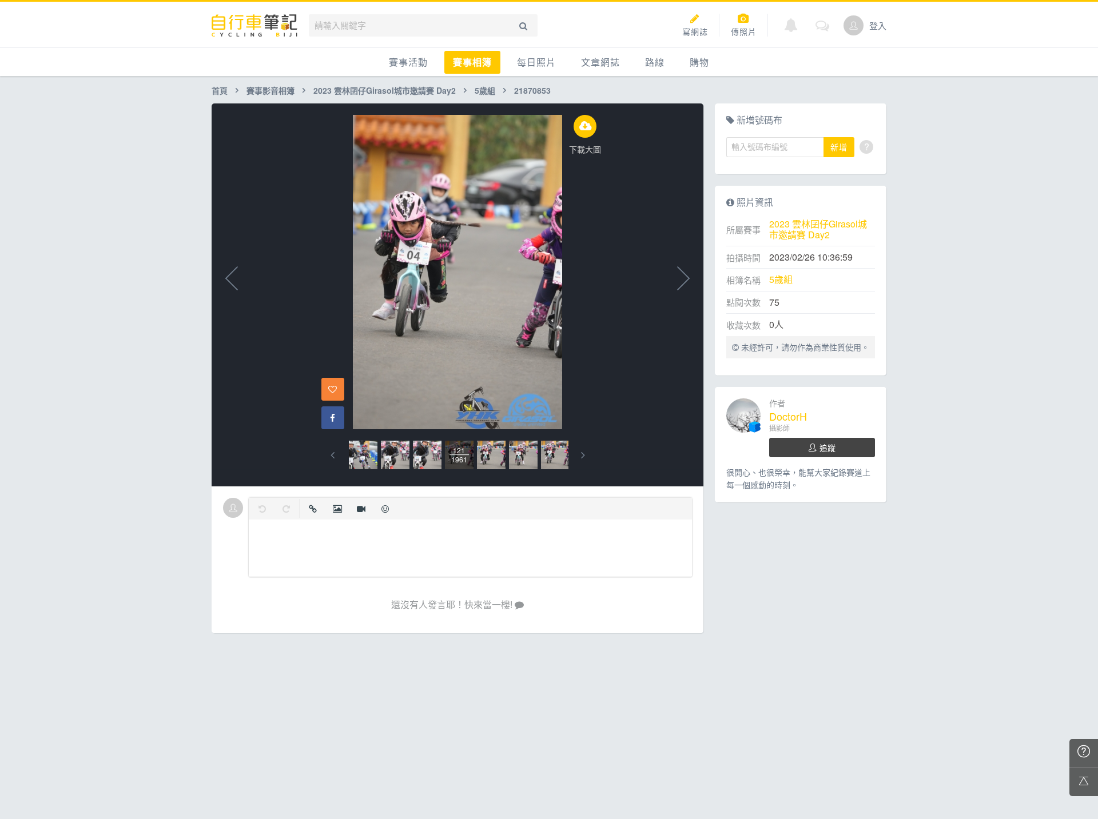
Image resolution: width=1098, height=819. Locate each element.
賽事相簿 (472, 62)
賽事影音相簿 (270, 90)
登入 (877, 25)
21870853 (532, 90)
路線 (655, 62)
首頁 (220, 90)
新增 (839, 147)
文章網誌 (600, 62)
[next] (583, 455)
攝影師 (779, 428)
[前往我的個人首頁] (854, 25)
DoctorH (788, 416)
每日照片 (536, 62)
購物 (699, 62)
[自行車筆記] (254, 25)
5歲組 (485, 90)
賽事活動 (408, 62)
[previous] (332, 455)
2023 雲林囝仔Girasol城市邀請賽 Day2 (384, 90)
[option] (363, 455)
